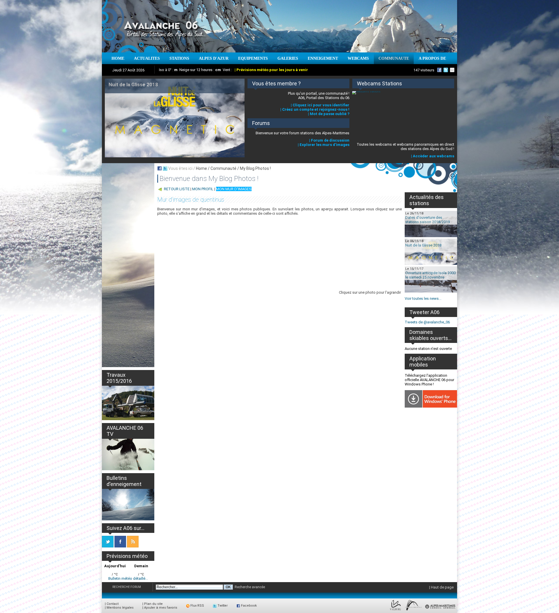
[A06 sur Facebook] (439, 70)
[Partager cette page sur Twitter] (165, 168)
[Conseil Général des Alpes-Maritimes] (440, 610)
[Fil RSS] (133, 546)
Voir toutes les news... (423, 298)
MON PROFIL (202, 189)
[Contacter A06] (453, 70)
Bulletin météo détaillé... (128, 578)
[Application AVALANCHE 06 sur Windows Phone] (431, 406)
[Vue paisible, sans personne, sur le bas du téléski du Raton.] (341, 251)
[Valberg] (395, 610)
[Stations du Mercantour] (413, 610)
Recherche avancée (250, 587)
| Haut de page (441, 587)
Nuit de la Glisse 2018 (423, 245)
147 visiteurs (423, 70)
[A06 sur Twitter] (446, 70)
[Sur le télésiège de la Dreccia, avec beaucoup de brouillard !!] (178, 283)
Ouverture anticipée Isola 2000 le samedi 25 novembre (430, 275)
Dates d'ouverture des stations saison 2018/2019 (427, 219)
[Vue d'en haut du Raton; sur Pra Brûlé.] (381, 251)
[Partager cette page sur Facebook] (159, 168)
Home (201, 168)
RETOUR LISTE (177, 189)
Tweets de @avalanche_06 (427, 322)
